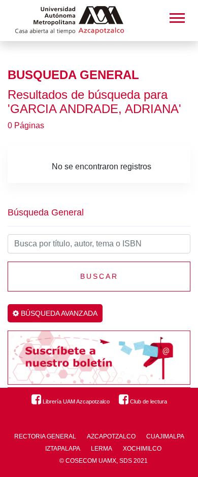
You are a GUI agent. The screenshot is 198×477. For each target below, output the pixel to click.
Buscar (99, 276)
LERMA (101, 448)
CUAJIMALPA (165, 436)
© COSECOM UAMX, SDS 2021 (103, 460)
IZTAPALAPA (62, 448)
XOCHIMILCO (142, 448)
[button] (176, 16)
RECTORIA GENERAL (45, 436)
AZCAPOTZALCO (111, 436)
